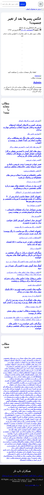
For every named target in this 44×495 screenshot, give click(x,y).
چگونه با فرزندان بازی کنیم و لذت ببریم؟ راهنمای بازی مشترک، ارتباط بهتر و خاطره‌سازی (22, 452)
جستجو (23, 4)
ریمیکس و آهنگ (37, 476)
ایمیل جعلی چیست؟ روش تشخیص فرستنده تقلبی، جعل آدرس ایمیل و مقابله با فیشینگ (22, 458)
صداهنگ (5, 476)
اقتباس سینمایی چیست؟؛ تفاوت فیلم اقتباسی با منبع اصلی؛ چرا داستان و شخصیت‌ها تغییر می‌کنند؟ (22, 407)
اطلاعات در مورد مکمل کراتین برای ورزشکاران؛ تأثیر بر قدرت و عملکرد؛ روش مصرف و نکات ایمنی (22, 379)
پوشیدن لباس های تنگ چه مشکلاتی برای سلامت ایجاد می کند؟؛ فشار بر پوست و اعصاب (22, 431)
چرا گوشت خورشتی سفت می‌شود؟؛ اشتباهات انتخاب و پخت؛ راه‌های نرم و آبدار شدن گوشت (22, 372)
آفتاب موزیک (12, 476)
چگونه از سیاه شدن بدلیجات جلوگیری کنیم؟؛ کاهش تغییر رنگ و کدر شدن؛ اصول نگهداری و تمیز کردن (22, 417)
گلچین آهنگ (28, 476)
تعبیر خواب (20, 476)
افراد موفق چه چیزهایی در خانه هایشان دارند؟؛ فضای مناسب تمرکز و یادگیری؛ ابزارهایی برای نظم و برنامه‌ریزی (22, 395)
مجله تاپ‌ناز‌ (32, 4)
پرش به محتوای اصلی (33, 9)
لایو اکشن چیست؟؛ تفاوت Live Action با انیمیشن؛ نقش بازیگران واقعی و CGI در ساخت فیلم (22, 403)
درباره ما (36, 485)
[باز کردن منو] (40, 4)
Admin (37, 82)
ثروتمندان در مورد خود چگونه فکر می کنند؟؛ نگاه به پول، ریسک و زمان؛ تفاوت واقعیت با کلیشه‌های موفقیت (22, 399)
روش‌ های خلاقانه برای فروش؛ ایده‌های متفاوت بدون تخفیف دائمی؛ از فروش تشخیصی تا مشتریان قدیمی (23, 366)
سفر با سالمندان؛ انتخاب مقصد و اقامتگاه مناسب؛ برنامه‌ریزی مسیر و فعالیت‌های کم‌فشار (22, 442)
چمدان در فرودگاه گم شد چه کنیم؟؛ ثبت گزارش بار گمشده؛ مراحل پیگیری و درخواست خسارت (22, 389)
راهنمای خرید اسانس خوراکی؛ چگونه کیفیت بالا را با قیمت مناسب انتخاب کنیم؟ (23, 427)
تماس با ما (29, 485)
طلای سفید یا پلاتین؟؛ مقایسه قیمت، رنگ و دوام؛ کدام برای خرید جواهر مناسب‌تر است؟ (23, 421)
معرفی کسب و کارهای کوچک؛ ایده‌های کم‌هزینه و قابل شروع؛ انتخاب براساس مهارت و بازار (22, 362)
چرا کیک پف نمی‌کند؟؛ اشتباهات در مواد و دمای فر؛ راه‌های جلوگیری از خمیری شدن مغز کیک (24, 385)
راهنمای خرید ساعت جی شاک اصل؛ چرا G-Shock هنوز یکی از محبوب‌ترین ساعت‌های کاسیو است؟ (22, 446)
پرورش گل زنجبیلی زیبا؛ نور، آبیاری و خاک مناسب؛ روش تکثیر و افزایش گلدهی (22, 411)
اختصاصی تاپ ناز (27, 30)
